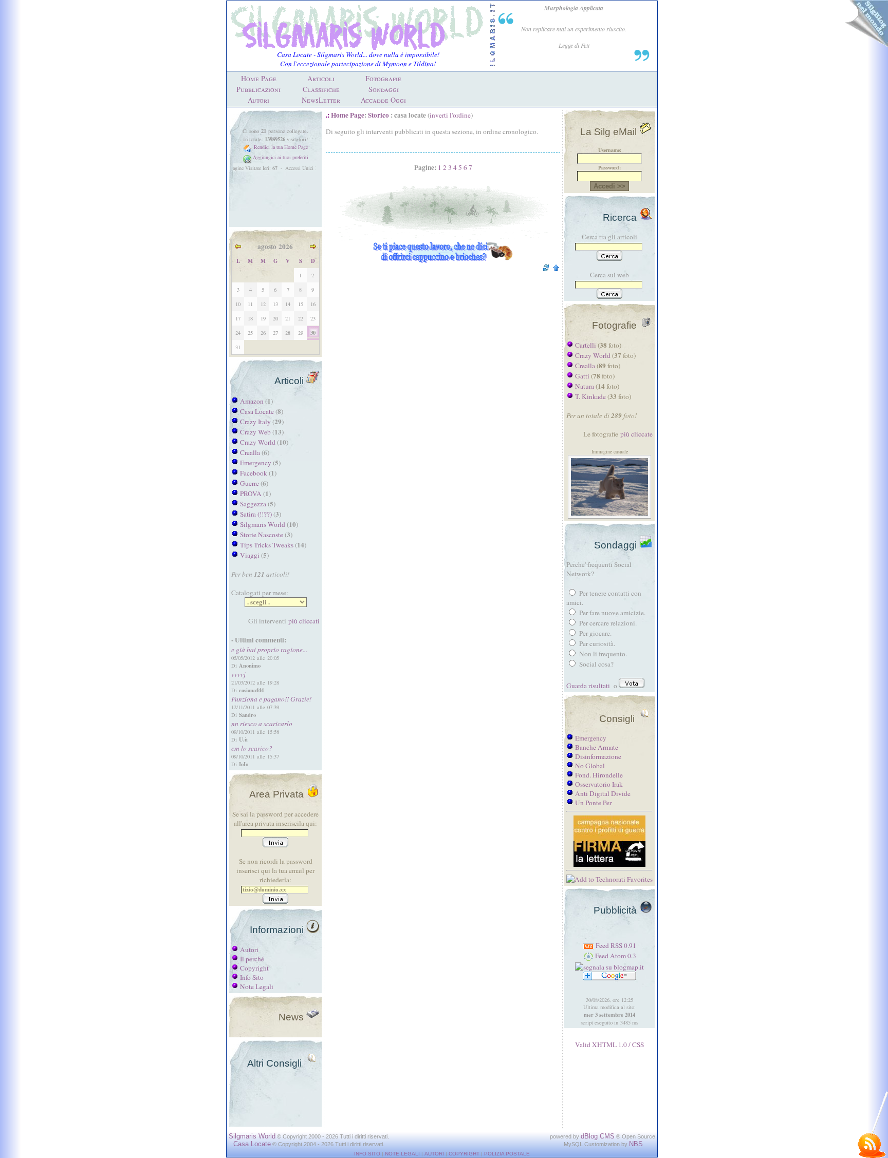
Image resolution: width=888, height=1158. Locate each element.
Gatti (582, 376)
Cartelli (585, 345)
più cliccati (304, 620)
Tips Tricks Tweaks (266, 544)
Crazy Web (255, 431)
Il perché (252, 958)
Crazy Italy (255, 421)
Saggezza (253, 503)
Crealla (250, 452)
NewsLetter (321, 100)
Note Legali (256, 986)
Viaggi (250, 555)
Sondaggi (383, 89)
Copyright (254, 968)
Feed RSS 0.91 (615, 945)
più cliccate (636, 434)
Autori (258, 100)
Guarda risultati (588, 685)
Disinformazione (598, 756)
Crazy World (257, 442)
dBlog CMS (598, 1136)
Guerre (249, 483)
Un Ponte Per (593, 802)
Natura (584, 386)
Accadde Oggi (383, 100)
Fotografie (383, 78)
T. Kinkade (590, 396)
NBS (636, 1144)
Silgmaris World (262, 524)
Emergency (255, 462)
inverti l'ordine (450, 115)
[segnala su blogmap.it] (609, 967)
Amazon (252, 401)
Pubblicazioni (258, 89)
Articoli (321, 78)
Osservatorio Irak (599, 784)
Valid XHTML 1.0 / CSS (609, 1044)
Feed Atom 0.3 (615, 955)
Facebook (253, 473)
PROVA (251, 493)
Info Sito (252, 977)
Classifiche (321, 89)
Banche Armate (596, 747)
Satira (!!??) (256, 514)
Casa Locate (257, 411)
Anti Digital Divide (603, 793)
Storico (378, 115)
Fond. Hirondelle (599, 775)
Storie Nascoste (261, 534)
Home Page (258, 78)
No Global (590, 765)
